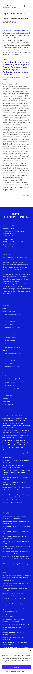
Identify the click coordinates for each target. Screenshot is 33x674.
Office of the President (11, 382)
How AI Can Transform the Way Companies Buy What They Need (15, 605)
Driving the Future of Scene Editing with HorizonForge (13, 638)
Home (4, 308)
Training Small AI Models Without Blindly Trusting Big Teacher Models (15, 615)
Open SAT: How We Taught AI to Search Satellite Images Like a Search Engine (15, 610)
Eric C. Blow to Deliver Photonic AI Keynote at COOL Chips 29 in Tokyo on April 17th (16, 552)
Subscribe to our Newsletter (12, 389)
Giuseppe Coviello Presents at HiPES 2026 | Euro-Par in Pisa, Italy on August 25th (16, 517)
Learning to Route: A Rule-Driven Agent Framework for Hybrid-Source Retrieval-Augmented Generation (16, 490)
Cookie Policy (6, 401)
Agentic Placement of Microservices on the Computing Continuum (14, 483)
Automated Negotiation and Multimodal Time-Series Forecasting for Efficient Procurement (14, 419)
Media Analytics (9, 324)
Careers (4, 392)
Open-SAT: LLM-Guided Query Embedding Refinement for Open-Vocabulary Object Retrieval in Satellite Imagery (16, 425)
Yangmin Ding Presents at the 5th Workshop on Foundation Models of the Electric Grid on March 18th (15, 559)
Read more (26, 196)
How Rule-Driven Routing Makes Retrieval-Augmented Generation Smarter (14, 620)
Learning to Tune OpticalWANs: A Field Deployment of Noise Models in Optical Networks (16, 449)
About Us (5, 376)
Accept (16, 667)
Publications (17, 77)
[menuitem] (23, 6)
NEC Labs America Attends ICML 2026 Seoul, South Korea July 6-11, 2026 (16, 522)
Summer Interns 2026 (8, 580)
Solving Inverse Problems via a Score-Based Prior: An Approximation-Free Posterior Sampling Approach (16, 472)
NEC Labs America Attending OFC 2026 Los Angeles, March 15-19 (16, 565)
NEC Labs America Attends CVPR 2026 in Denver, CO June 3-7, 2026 (15, 537)
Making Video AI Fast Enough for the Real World (15, 624)
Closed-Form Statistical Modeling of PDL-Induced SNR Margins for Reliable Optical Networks (15, 431)
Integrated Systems (10, 318)
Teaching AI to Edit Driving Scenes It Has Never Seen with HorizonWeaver (15, 584)
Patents (4, 350)
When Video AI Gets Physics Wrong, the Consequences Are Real (13, 595)
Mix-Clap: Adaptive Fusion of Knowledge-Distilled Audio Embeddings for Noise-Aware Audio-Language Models (15, 455)
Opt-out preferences (11, 671)
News (4, 370)
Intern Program (9, 395)
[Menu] (28, 6)
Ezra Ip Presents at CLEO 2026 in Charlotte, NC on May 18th (15, 542)
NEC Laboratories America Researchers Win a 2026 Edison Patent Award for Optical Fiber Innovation (16, 576)
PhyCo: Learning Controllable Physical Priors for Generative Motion (15, 461)
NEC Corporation (9, 385)
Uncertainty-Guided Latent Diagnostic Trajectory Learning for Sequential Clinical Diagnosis (15, 496)
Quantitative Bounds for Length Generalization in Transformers (16, 478)
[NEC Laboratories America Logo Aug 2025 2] (13, 6)
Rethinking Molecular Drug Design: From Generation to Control (13, 633)
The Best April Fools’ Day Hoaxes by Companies (15, 647)
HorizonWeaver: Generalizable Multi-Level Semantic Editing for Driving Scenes (14, 501)
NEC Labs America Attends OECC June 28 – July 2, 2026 (15, 532)
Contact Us (5, 398)
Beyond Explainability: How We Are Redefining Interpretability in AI (15, 643)
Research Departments (8, 311)
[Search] (23, 6)
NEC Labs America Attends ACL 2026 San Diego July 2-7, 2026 (16, 527)
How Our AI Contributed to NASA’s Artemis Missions (13, 628)
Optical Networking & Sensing (13, 327)
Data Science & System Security (13, 314)
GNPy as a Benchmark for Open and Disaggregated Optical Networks (12, 466)
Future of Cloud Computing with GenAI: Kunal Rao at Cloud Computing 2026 (16, 547)
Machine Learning (10, 321)
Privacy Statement (21, 671)
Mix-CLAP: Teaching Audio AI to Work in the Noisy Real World (15, 600)
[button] (30, 650)
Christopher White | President (13, 379)
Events (4, 373)
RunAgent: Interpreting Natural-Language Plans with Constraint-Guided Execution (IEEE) (15, 436)
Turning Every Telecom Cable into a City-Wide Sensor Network (14, 590)
